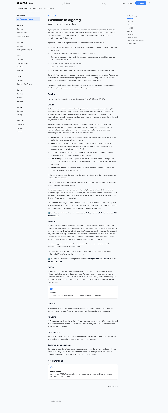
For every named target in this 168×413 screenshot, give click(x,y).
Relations (131, 34)
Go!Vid (130, 22)
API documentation (55, 261)
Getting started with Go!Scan (98, 259)
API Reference (49, 8)
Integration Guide (36, 8)
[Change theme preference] (149, 3)
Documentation (22, 8)
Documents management (136, 40)
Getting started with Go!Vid (96, 213)
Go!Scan (131, 25)
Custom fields (132, 37)
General (129, 31)
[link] (83, 292)
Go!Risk (130, 28)
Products (130, 18)
